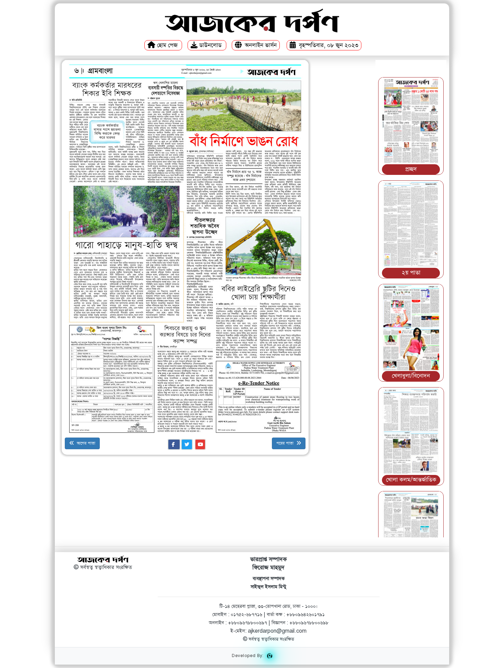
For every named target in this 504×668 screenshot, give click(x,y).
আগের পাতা (85, 443)
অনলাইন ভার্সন (261, 45)
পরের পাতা (285, 443)
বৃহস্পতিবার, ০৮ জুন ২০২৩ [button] (327, 45)
